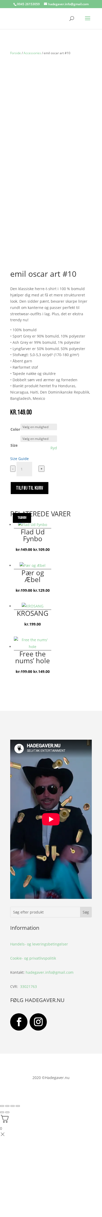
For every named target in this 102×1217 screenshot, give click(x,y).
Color (15, 429)
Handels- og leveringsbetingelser (39, 944)
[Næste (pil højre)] (7, 1112)
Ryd (53, 448)
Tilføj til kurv (29, 488)
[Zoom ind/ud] (2, 1106)
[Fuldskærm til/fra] (7, 1106)
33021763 (28, 986)
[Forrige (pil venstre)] (2, 1112)
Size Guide (19, 458)
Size (14, 445)
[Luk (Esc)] (18, 1106)
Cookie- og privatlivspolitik (33, 958)
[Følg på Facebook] (18, 1022)
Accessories (32, 53)
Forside (15, 53)
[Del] (12, 1106)
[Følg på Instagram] (38, 1022)
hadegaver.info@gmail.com (49, 972)
